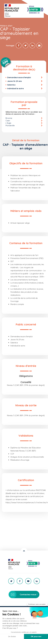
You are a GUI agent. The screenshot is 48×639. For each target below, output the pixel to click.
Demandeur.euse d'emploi (19, 77)
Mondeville (10, 125)
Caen (8, 120)
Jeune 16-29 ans (14, 81)
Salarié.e (11, 85)
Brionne (9, 118)
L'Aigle (8, 123)
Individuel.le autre (15, 88)
